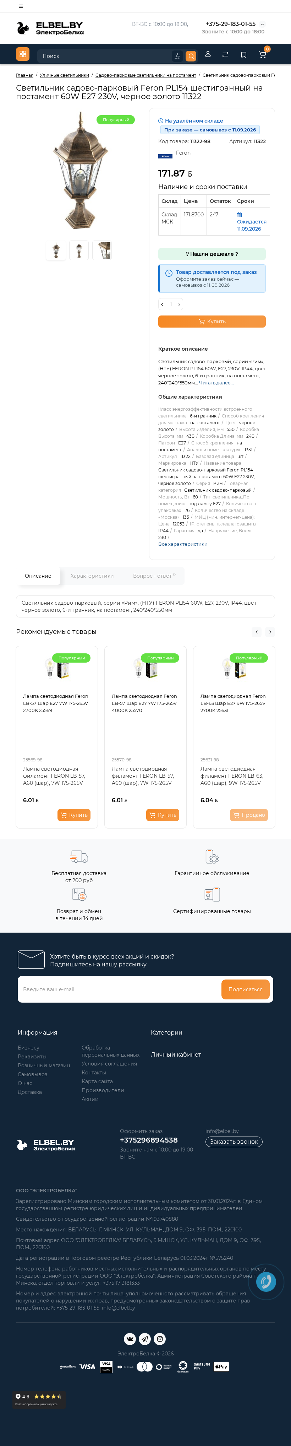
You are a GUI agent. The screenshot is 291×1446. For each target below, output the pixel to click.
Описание (38, 576)
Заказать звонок (234, 1141)
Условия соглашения (109, 1064)
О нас (25, 1083)
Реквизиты (32, 1056)
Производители (103, 1090)
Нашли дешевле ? (213, 254)
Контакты (94, 1072)
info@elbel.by (222, 1131)
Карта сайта (97, 1081)
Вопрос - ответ (154, 575)
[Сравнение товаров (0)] (225, 54)
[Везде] (177, 56)
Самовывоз (32, 1074)
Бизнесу (28, 1048)
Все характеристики (183, 544)
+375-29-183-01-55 (231, 24)
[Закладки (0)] (244, 54)
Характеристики (92, 576)
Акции (90, 1099)
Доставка (30, 1092)
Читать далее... (216, 382)
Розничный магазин (44, 1065)
